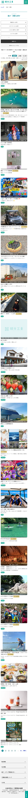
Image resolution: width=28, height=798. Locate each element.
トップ (2, 7)
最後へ (25, 750)
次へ (21, 750)
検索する (14, 41)
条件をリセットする (14, 45)
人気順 (19, 56)
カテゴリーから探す (14, 26)
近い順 (24, 56)
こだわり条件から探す (14, 30)
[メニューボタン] (26, 2)
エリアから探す (14, 33)
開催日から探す (14, 22)
